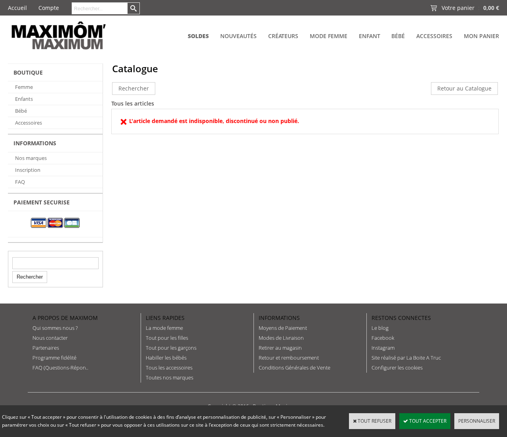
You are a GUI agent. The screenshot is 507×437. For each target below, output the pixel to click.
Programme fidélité (54, 357)
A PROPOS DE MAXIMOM (65, 317)
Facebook (383, 337)
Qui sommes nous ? (55, 327)
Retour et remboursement (289, 357)
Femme (24, 86)
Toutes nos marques (169, 377)
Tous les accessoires (169, 367)
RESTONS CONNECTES (401, 317)
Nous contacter (50, 337)
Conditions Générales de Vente (294, 367)
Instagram (383, 347)
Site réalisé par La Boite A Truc (406, 357)
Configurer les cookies (397, 367)
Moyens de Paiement (283, 327)
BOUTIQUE (28, 72)
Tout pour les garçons (171, 347)
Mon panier (481, 36)
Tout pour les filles (167, 337)
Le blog (380, 327)
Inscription (27, 169)
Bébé (398, 36)
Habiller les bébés (166, 357)
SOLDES (198, 36)
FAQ (20, 181)
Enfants (24, 98)
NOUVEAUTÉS (238, 36)
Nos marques (31, 158)
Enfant (369, 36)
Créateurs (283, 36)
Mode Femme (328, 36)
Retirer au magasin (280, 347)
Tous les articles (132, 103)
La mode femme (164, 327)
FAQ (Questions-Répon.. (60, 367)
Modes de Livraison (281, 337)
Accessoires (434, 36)
